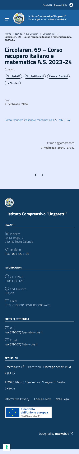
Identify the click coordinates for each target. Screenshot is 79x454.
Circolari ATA (49, 34)
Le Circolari (32, 34)
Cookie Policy (42, 399)
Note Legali (63, 399)
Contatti (47, 5)
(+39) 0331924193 (17, 253)
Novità (18, 34)
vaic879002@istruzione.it (21, 344)
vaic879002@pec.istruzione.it (24, 332)
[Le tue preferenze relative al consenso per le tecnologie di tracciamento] (6, 447)
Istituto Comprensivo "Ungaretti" (37, 214)
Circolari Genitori (58, 76)
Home (8, 34)
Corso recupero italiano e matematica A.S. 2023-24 (37, 120)
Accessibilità (60, 5)
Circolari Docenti (35, 76)
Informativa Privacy (17, 399)
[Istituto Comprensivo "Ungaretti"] (19, 17)
